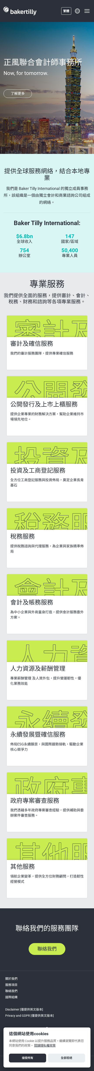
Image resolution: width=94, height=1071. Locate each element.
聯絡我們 (11, 991)
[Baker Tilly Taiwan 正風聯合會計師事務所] (20, 11)
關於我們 (11, 978)
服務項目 (11, 985)
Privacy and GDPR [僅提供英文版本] (29, 1015)
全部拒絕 (66, 1058)
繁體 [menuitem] (66, 11)
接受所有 (27, 1058)
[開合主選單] (87, 11)
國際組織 (11, 997)
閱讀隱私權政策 (45, 1045)
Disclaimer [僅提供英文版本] (24, 1009)
